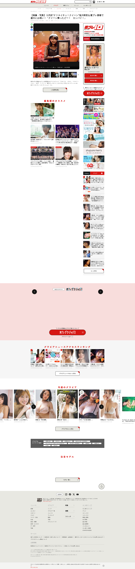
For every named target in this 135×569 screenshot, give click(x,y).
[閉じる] (103, 566)
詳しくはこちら (34, 567)
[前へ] (34, 46)
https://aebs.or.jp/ (47, 501)
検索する (90, 2)
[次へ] (77, 46)
